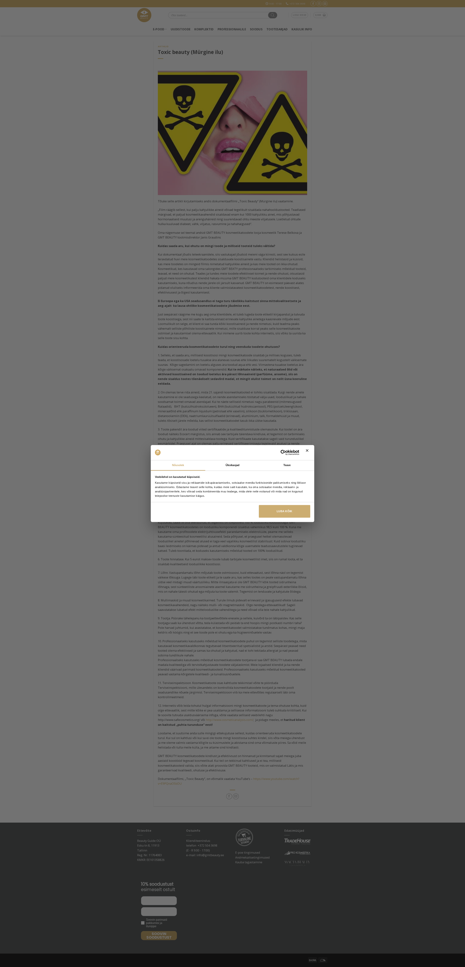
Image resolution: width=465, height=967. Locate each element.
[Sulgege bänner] (308, 452)
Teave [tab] (287, 465)
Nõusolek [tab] (178, 465)
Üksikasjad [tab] (233, 465)
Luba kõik (284, 511)
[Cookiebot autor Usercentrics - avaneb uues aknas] (283, 452)
